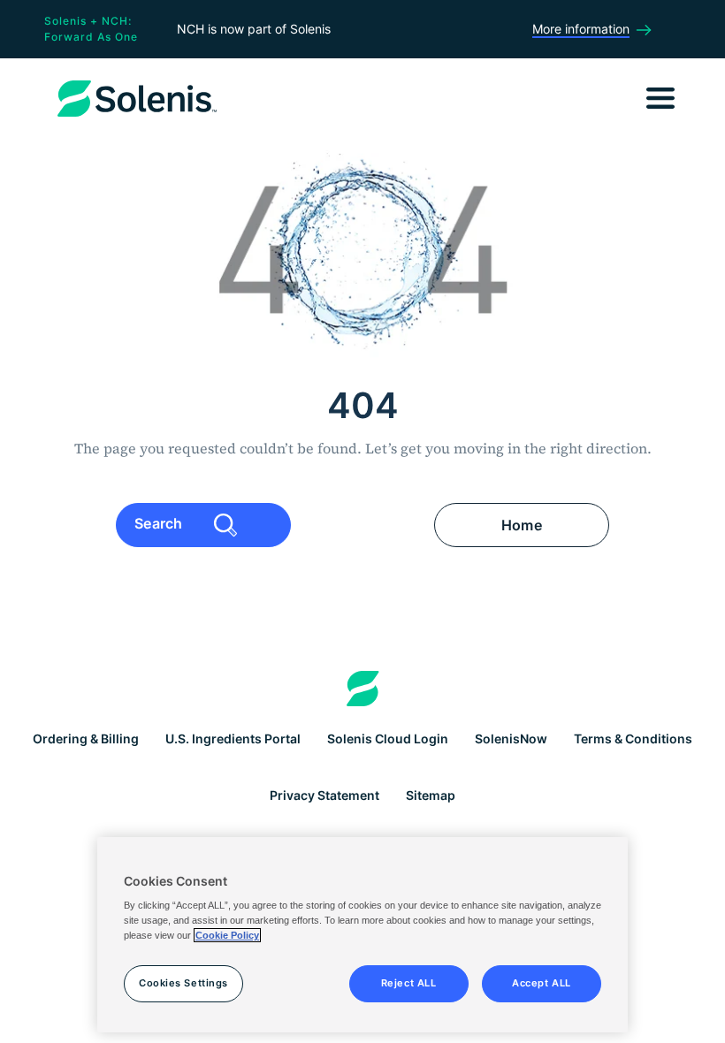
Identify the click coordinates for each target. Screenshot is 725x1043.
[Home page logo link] (363, 688)
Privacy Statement (324, 795)
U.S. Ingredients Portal (233, 738)
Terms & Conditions (633, 738)
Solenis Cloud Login (387, 738)
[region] (362, 935)
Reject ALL (409, 983)
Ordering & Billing (86, 738)
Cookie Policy (227, 935)
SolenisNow (511, 738)
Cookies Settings (183, 983)
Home (521, 525)
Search (160, 523)
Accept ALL (541, 983)
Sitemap (430, 795)
